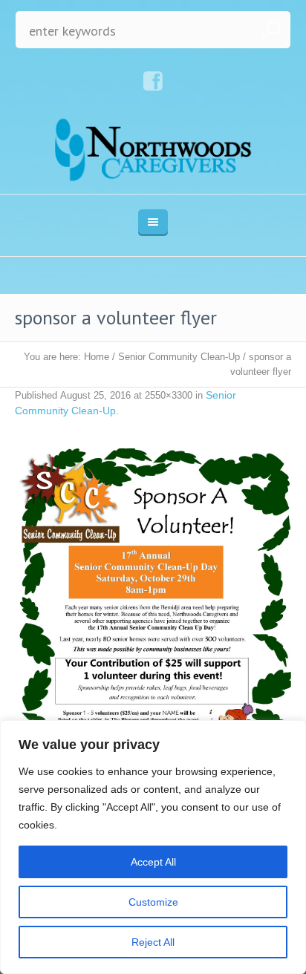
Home (96, 356)
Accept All (153, 862)
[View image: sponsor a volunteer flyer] (153, 626)
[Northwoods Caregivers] (153, 149)
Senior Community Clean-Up (179, 356)
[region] (153, 847)
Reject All (153, 942)
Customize (153, 902)
